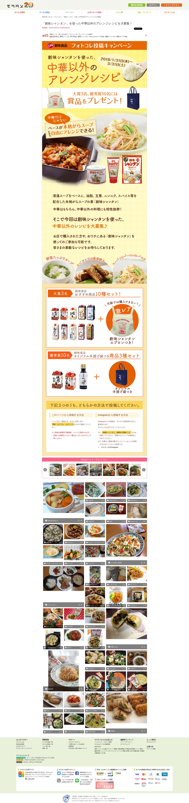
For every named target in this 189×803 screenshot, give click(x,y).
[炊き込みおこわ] (68, 470)
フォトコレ (57, 17)
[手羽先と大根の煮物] (134, 470)
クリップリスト (172, 5)
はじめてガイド (20, 746)
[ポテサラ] (94, 470)
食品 (95, 749)
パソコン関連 (121, 751)
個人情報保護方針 (112, 798)
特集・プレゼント (144, 12)
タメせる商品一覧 (47, 742)
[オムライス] (54, 470)
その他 (103, 753)
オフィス (149, 749)
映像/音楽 (136, 751)
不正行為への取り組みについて (77, 748)
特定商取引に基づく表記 (89, 796)
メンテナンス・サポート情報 (103, 742)
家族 (154, 749)
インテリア (104, 751)
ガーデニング (112, 751)
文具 (131, 751)
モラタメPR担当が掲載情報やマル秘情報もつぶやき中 (68, 774)
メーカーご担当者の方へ (102, 796)
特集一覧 (45, 748)
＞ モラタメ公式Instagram (108, 447)
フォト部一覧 (46, 746)
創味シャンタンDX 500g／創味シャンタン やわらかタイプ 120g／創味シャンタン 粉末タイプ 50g (93, 36)
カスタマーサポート (74, 742)
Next (144, 470)
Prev (45, 470)
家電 (127, 751)
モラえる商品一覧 (47, 744)
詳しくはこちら (29, 778)
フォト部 (119, 12)
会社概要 (80, 796)
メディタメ (69, 12)
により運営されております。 (107, 800)
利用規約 (71, 746)
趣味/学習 (97, 751)
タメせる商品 (44, 12)
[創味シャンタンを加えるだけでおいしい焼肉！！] (81, 470)
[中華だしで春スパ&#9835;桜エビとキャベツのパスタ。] (63, 671)
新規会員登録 (20, 744)
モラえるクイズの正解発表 (102, 744)
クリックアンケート (126, 742)
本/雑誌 (142, 751)
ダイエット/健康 (112, 749)
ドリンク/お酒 (102, 749)
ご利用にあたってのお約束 (76, 744)
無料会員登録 (137, 5)
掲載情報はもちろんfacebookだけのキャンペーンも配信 (86, 774)
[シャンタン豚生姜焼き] (63, 578)
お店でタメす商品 (95, 12)
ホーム (50, 17)
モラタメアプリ (151, 742)
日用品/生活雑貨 (130, 749)
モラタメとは (169, 12)
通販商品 (97, 753)
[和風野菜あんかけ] (108, 470)
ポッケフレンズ (125, 744)
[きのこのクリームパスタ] (121, 470)
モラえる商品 (19, 12)
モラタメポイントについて (24, 748)
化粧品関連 (121, 749)
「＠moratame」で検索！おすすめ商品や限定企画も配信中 (86, 782)
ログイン (153, 5)
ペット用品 (139, 749)
